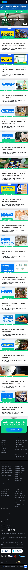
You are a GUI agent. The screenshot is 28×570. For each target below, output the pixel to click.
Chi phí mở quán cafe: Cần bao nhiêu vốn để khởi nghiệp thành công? (13, 122)
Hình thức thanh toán (19, 493)
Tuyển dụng (3, 448)
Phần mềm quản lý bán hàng (21, 440)
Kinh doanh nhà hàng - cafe (8, 37)
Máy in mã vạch (4, 493)
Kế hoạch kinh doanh (7, 139)
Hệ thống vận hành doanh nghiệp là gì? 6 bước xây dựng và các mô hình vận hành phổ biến (14, 278)
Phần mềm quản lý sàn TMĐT (19, 447)
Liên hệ (16, 506)
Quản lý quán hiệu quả (7, 193)
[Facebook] (9, 530)
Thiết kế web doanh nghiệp (6, 470)
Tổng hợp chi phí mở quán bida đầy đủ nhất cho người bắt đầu (13, 330)
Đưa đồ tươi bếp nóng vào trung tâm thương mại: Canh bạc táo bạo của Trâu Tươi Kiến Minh (13, 44)
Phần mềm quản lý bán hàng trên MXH (21, 450)
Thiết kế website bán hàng (6, 466)
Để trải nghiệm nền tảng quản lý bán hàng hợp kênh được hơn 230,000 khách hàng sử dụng (14, 425)
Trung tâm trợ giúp (19, 491)
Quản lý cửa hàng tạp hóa (20, 468)
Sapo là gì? (3, 442)
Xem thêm (14, 418)
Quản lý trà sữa (18, 480)
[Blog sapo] (14, 530)
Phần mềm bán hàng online (20, 442)
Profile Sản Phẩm (4, 450)
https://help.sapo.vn (9, 511)
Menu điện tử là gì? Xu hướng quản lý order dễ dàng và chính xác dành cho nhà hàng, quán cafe (14, 174)
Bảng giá (2, 446)
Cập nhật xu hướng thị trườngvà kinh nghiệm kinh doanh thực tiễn (13, 7)
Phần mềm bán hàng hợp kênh (20, 457)
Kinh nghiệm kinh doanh (7, 219)
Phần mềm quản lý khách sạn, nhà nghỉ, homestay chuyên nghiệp (12, 408)
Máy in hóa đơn (4, 491)
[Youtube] (11, 530)
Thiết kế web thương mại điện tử (6, 476)
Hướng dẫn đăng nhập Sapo (20, 495)
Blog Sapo (3, 444)
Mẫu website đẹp (4, 481)
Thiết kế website (18, 444)
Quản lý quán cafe (18, 474)
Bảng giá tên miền (4, 483)
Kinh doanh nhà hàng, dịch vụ (8, 141)
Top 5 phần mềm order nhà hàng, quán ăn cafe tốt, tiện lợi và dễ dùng (14, 96)
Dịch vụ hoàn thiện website (20, 504)
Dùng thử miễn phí (14, 430)
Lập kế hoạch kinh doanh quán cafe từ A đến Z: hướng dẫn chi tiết (13, 148)
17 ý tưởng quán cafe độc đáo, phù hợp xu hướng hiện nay (13, 356)
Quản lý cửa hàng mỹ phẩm (20, 472)
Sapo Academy (4, 452)
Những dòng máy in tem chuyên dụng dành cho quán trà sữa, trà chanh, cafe (13, 382)
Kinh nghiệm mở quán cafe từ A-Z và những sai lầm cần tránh (13, 304)
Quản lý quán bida (18, 476)
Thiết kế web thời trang (6, 468)
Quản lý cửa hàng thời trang (20, 470)
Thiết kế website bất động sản (6, 473)
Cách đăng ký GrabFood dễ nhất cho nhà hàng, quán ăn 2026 (12, 20)
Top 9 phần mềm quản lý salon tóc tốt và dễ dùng (13, 252)
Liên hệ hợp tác (4, 523)
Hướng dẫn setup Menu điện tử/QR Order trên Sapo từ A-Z (14, 70)
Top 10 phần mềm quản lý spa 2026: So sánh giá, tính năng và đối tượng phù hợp (13, 226)
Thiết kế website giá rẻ (5, 479)
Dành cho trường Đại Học (6, 527)
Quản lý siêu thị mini (19, 466)
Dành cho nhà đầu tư (5, 525)
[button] (26, 2)
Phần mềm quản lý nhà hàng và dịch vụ (21, 453)
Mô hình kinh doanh (6, 399)
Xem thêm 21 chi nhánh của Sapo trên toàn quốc (12, 547)
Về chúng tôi (3, 440)
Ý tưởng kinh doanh (6, 350)
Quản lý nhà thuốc (18, 478)
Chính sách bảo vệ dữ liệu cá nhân (21, 501)
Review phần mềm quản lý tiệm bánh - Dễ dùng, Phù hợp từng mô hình (12, 200)
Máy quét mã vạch (5, 495)
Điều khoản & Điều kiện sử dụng (20, 498)
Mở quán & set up (6, 38)
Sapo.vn (2, 566)
